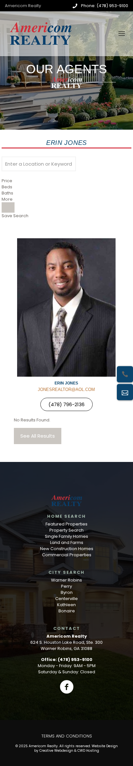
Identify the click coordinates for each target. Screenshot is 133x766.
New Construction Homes (66, 549)
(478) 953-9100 (75, 659)
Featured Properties (66, 524)
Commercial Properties (66, 555)
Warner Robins (66, 580)
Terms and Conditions (66, 736)
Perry (66, 586)
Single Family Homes (66, 536)
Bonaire (66, 611)
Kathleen (66, 605)
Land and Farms (66, 542)
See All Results (37, 435)
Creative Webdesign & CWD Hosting (69, 750)
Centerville (66, 598)
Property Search (66, 530)
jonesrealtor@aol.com (66, 389)
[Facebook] (66, 687)
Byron (67, 592)
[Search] (8, 207)
